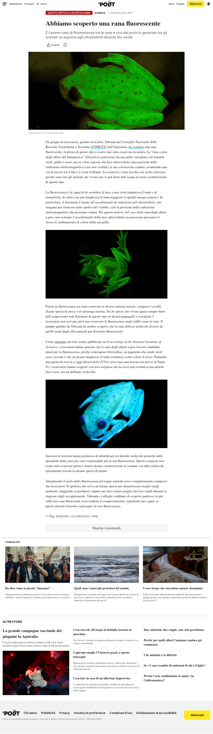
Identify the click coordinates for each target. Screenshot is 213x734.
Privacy (64, 713)
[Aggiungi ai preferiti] (65, 45)
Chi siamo (30, 713)
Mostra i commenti (106, 528)
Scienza (100, 12)
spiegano (60, 341)
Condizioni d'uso (120, 713)
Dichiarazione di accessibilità (156, 713)
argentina (62, 516)
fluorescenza (80, 516)
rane (95, 516)
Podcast (29, 3)
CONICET (99, 147)
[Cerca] (38, 4)
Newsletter (15, 3)
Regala (180, 3)
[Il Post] (106, 4)
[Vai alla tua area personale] (208, 3)
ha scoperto (136, 147)
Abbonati (196, 3)
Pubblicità (48, 713)
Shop (171, 3)
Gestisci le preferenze (90, 713)
